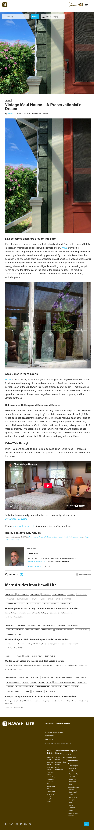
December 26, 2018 (23, 113)
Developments (51, 791)
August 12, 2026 (17, 669)
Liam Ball (11, 113)
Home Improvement (15, 630)
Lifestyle (67, 599)
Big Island (35, 594)
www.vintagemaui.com (16, 518)
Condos (71, 594)
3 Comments (36, 113)
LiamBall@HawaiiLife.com (36, 561)
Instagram (49, 566)
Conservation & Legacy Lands (73, 799)
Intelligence (81, 677)
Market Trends (33, 603)
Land (58, 599)
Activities (10, 594)
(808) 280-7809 (62, 561)
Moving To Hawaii (50, 603)
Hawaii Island (23, 599)
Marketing (11, 634)
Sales (21, 634)
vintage (85, 537)
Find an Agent (72, 755)
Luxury (10, 687)
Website (30, 566)
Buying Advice (59, 594)
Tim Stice (8, 669)
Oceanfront (50, 656)
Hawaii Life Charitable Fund (72, 781)
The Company (73, 766)
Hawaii (60, 537)
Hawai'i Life (8, 617)
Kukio (42, 599)
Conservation (49, 625)
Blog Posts (38, 566)
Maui (8, 100)
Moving (75, 687)
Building (46, 594)
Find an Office (49, 735)
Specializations (73, 787)
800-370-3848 (64, 723)
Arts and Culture (45, 537)
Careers (70, 810)
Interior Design (32, 630)
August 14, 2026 (18, 648)
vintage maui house (12, 540)
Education (82, 594)
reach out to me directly (24, 526)
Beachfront (23, 594)
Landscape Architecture (65, 682)
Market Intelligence (15, 603)
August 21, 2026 (18, 617)
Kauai (34, 599)
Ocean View (65, 603)
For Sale (54, 537)
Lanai (50, 599)
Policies (68, 743)
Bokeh (8, 379)
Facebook (46, 566)
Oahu (27, 691)
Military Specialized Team (73, 792)
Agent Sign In (49, 739)
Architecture (33, 537)
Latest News (47, 630)
